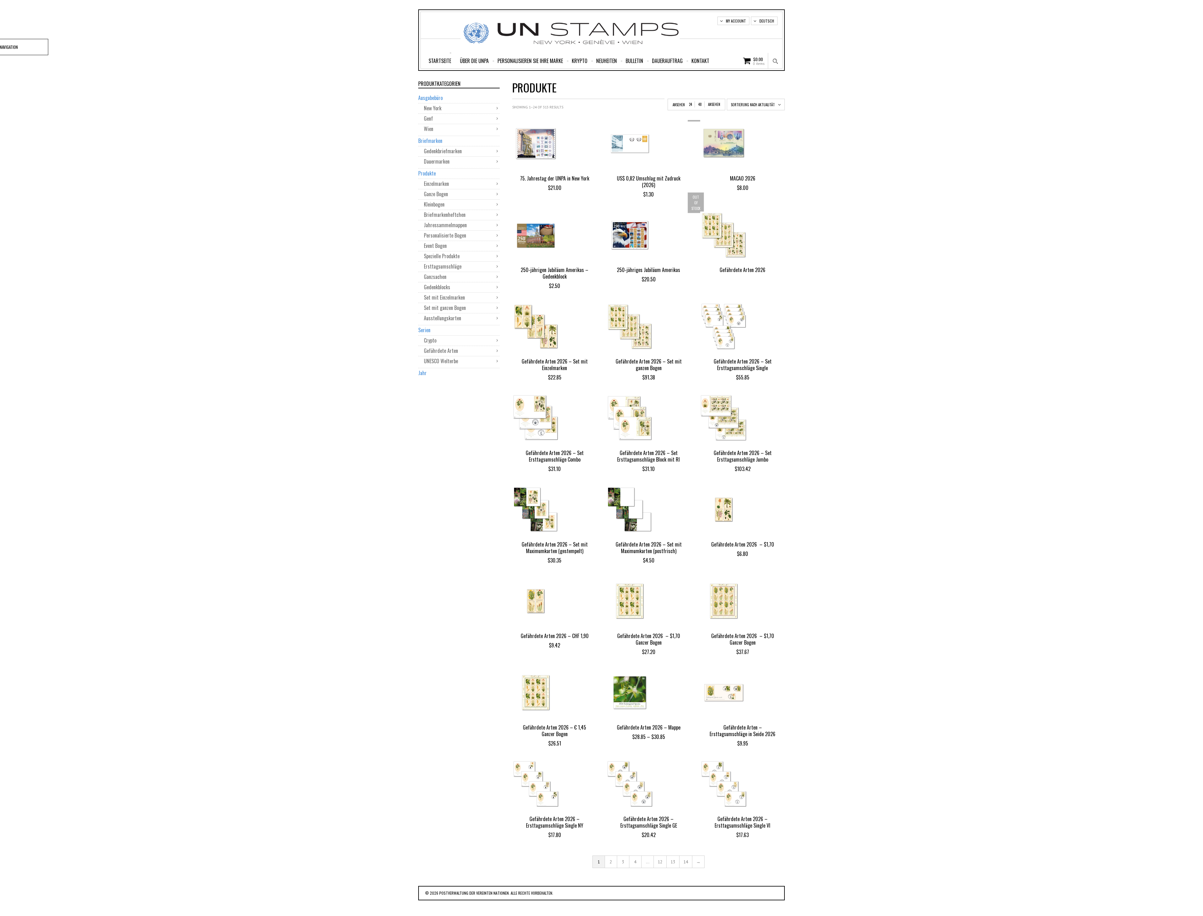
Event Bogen (435, 245)
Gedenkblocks (437, 287)
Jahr (422, 373)
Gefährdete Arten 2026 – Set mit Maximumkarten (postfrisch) (649, 548)
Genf (428, 118)
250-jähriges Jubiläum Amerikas (648, 270)
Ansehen (714, 104)
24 (690, 104)
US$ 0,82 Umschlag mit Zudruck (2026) (648, 182)
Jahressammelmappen (445, 225)
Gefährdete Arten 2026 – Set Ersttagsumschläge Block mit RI (648, 456)
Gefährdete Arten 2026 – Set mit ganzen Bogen (649, 365)
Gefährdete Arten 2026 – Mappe (648, 727)
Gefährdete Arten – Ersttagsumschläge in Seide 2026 (742, 731)
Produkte (427, 173)
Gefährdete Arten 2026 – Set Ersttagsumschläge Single (743, 365)
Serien (424, 330)
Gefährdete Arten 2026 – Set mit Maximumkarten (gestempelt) (555, 548)
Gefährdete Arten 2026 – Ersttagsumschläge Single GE (648, 822)
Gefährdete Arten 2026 (742, 270)
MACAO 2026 (742, 178)
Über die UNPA (474, 61)
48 (700, 104)
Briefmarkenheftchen (445, 214)
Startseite (440, 61)
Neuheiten (606, 61)
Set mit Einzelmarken (444, 297)
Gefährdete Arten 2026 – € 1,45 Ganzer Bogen (554, 731)
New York (432, 108)
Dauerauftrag (667, 61)
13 (672, 862)
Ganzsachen (435, 276)
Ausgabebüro (430, 98)
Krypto (579, 61)
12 (660, 862)
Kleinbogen (434, 204)
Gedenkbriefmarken (443, 151)
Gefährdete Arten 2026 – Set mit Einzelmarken (555, 365)
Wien (428, 129)
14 (685, 862)
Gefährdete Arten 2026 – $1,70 (742, 544)
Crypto (430, 340)
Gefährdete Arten (441, 350)
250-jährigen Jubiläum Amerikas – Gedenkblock (554, 273)
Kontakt (700, 61)
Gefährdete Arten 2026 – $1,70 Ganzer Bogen (648, 639)
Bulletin (634, 61)
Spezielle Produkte (442, 256)
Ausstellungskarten (442, 318)
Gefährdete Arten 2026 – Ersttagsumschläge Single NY (554, 822)
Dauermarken (437, 161)
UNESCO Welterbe (441, 361)
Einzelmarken (436, 183)
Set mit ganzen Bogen (445, 307)
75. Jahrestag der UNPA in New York (554, 178)
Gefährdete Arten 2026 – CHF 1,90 (555, 636)
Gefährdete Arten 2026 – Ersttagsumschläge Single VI (742, 822)
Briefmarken (430, 140)
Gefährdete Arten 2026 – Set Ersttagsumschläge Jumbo (743, 456)
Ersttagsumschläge (442, 266)
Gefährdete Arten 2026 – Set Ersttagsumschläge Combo (555, 456)
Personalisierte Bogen (445, 235)
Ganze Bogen (436, 194)
